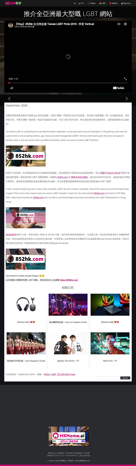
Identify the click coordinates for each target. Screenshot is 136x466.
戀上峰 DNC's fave (66, 374)
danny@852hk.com (82, 460)
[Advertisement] (69, 406)
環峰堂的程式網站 (79, 177)
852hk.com (62, 177)
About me (52, 453)
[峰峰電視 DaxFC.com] (13, 3)
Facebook (78, 453)
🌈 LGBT (102, 3)
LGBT (53, 374)
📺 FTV (81, 3)
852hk (47, 374)
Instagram (61, 453)
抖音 (87, 453)
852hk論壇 (11, 234)
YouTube (69, 453)
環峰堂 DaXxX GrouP (110, 172)
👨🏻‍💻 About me (125, 3)
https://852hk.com (69, 279)
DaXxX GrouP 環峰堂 (57, 460)
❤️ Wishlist (113, 3)
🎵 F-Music (91, 3)
